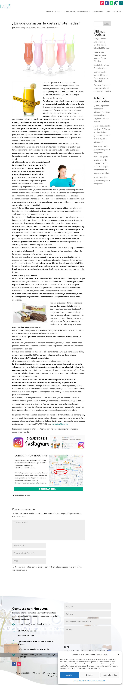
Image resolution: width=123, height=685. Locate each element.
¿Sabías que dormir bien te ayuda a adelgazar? (102, 138)
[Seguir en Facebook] (107, 3)
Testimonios (98, 11)
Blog (108, 11)
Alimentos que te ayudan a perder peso (101, 160)
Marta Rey (19, 28)
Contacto (117, 11)
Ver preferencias (110, 675)
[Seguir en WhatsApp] (111, 3)
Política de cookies (80, 680)
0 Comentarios (52, 28)
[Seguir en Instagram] (102, 3)
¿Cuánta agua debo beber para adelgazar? (101, 108)
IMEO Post (41, 28)
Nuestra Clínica (53, 11)
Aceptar (69, 675)
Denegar (89, 675)
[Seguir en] (116, 3)
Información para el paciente (48, 673)
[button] (118, 654)
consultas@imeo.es (60, 424)
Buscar (106, 24)
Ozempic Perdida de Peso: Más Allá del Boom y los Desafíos (102, 88)
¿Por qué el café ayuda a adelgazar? (102, 149)
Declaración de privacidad (96, 680)
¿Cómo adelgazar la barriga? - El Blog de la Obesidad (102, 129)
